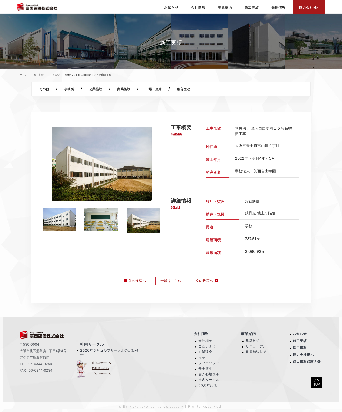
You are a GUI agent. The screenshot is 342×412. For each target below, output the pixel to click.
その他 (44, 89)
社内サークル (92, 344)
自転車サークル (101, 362)
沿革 (201, 357)
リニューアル (256, 346)
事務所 (69, 89)
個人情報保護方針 (307, 361)
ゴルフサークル (101, 374)
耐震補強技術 (256, 352)
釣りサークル (100, 368)
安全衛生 (205, 368)
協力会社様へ (303, 354)
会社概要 (205, 341)
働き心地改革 (208, 374)
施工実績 (300, 341)
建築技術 (253, 341)
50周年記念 (207, 385)
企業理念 (205, 352)
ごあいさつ (207, 346)
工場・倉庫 (153, 89)
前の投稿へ (137, 280)
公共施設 (95, 89)
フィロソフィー (210, 363)
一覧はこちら (170, 280)
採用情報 (300, 347)
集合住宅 (183, 89)
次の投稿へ (204, 280)
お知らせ (300, 334)
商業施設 (123, 89)
